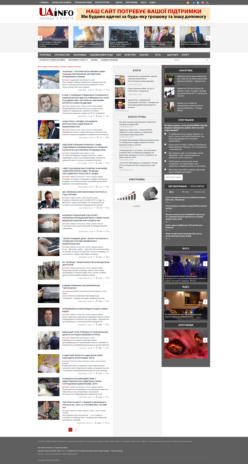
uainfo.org (64, 451)
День (171, 192)
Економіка (79, 55)
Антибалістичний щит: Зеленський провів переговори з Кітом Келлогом (183, 315)
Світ (118, 55)
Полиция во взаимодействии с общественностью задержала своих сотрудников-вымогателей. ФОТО (81, 381)
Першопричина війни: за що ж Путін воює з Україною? (141, 89)
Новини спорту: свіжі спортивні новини (84, 198)
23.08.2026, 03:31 (126, 127)
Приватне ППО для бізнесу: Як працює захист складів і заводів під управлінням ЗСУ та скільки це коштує (192, 92)
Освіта (111, 441)
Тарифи (94, 60)
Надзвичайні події (101, 55)
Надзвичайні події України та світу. (82, 80)
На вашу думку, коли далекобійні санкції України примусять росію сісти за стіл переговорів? (185, 127)
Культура (130, 55)
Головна (44, 2)
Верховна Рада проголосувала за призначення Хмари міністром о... (159, 44)
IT (121, 441)
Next (209, 38)
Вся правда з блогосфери (48, 67)
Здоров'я (172, 55)
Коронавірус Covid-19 (77, 60)
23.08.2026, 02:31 (126, 147)
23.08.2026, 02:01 (126, 160)
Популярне (197, 186)
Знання (143, 55)
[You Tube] (202, 3)
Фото (143, 2)
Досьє (119, 2)
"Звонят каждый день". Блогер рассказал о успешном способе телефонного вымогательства (85, 241)
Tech (157, 55)
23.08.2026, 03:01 (126, 137)
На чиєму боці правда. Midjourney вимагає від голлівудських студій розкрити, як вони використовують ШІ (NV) (139, 142)
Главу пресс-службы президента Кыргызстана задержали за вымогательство (79, 124)
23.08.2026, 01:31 (126, 170)
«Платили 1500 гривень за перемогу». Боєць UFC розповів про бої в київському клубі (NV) (138, 165)
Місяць (185, 192)
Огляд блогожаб (83, 2)
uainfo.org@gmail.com (70, 454)
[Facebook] (192, 3)
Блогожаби (131, 2)
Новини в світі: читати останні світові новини (86, 106)
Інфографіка (137, 179)
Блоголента (166, 441)
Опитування (186, 120)
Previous (39, 38)
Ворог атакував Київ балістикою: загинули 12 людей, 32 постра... (120, 44)
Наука (99, 441)
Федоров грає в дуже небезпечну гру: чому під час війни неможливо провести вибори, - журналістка (192, 78)
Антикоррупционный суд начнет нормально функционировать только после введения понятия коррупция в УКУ (85, 218)
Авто (117, 441)
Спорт (185, 55)
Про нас (41, 454)
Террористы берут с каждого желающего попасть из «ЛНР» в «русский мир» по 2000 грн (84, 405)
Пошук (63, 67)
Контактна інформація (53, 454)
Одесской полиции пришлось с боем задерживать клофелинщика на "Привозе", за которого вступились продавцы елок (85, 147)
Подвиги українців (109, 60)
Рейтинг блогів (177, 441)
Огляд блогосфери (61, 2)
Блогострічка (101, 2)
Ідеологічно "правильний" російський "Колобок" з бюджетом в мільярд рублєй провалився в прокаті (143, 103)
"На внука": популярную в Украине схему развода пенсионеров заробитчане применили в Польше (83, 74)
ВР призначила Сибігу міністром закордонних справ (194, 43)
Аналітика (185, 70)
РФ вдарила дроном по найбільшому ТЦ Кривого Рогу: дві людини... (87, 44)
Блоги (137, 70)
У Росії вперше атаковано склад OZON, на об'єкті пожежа (50, 44)
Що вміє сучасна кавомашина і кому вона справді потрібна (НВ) (137, 123)
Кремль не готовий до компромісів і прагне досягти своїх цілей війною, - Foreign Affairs (190, 107)
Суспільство (62, 55)
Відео (152, 2)
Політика (45, 55)
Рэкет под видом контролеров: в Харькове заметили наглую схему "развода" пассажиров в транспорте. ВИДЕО (84, 171)
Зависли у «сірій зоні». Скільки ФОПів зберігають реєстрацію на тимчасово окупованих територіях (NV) (136, 132)
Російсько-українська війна (52, 60)
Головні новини (50, 441)
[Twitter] (197, 3)
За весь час (199, 192)
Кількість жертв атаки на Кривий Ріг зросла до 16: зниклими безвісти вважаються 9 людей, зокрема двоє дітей (185, 216)
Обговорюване (177, 186)
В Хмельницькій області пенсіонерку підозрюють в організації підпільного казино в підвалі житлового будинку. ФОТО (185, 278)
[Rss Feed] (187, 3)
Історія (105, 441)
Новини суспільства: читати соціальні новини (86, 177)
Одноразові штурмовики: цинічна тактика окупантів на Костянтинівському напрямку (142, 78)
